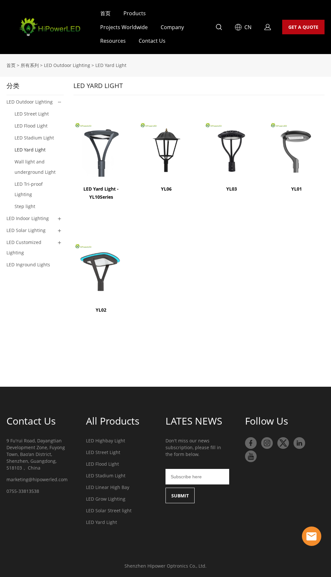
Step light (25, 206)
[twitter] (283, 443)
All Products (112, 420)
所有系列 (30, 65)
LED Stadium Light (34, 138)
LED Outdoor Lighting (67, 65)
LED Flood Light (31, 126)
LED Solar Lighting (26, 230)
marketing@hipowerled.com (37, 479)
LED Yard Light (110, 65)
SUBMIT (180, 496)
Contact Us (152, 40)
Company (172, 27)
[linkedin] (299, 443)
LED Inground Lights (28, 264)
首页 (105, 13)
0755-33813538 (22, 491)
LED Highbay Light (105, 441)
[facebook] (251, 443)
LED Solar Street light (109, 510)
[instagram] (267, 443)
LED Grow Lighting (105, 499)
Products (134, 13)
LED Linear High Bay (107, 487)
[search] (219, 28)
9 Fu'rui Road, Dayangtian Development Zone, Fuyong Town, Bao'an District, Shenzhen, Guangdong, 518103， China (35, 454)
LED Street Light (32, 114)
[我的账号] (267, 27)
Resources (113, 40)
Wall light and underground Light (35, 167)
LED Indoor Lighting (27, 218)
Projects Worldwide (124, 27)
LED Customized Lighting (23, 247)
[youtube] (251, 456)
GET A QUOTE (303, 27)
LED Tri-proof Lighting (29, 189)
